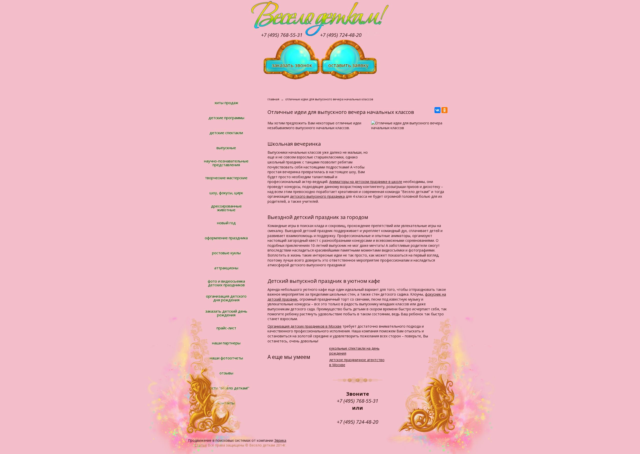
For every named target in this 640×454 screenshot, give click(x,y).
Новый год (226, 222)
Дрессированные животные (226, 207)
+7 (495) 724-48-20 (341, 35)
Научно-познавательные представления (226, 162)
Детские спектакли (226, 132)
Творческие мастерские (226, 177)
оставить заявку (348, 65)
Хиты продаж (226, 102)
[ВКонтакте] (437, 110)
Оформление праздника (226, 237)
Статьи (200, 445)
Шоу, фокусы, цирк (226, 192)
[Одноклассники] (445, 110)
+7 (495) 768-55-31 (281, 35)
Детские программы (226, 117)
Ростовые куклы (226, 252)
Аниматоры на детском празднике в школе (365, 181)
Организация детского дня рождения (226, 298)
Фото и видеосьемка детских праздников (226, 283)
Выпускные (226, 147)
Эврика (280, 440)
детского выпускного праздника (317, 196)
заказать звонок (292, 65)
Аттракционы (226, 267)
